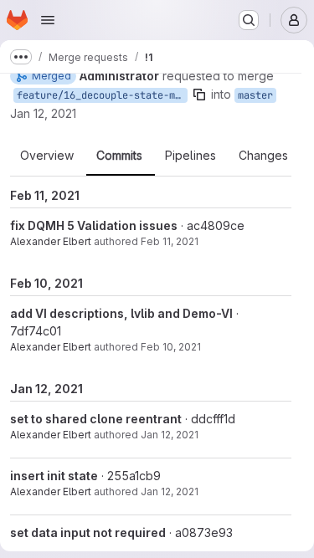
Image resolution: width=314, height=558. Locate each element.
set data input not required (88, 532)
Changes (263, 155)
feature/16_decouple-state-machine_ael (102, 95)
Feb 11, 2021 (169, 241)
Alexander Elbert (50, 241)
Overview (47, 155)
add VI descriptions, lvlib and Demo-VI (121, 313)
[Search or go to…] (249, 20)
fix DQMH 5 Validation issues (94, 225)
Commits (119, 155)
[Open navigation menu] (47, 20)
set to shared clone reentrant (96, 419)
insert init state (54, 475)
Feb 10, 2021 (171, 346)
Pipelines (190, 155)
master (255, 95)
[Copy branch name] (199, 94)
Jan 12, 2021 (43, 113)
